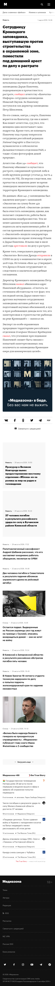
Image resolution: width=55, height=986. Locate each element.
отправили (43, 255)
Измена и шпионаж (37, 12)
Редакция (7, 905)
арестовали (20, 246)
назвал (20, 284)
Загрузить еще (24, 762)
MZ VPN (6, 936)
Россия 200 (8, 943)
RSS (6, 913)
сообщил (19, 94)
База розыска (9, 951)
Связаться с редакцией (29, 428)
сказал (6, 336)
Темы (5, 889)
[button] (49, 4)
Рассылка (7, 920)
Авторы (6, 897)
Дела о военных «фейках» (14, 12)
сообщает (32, 163)
